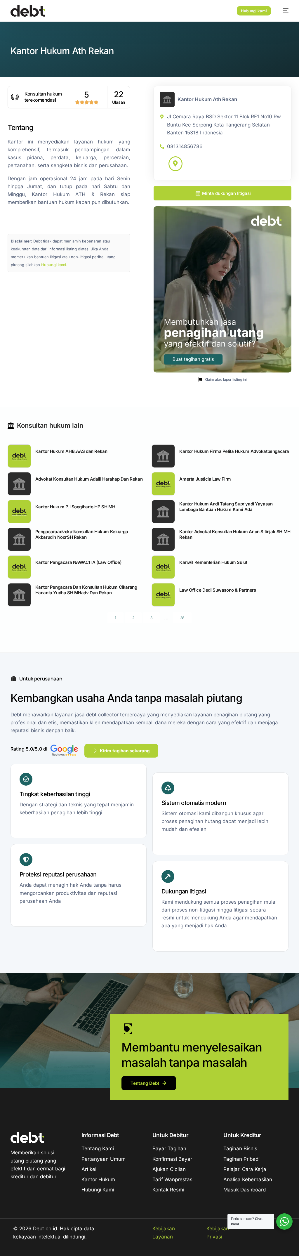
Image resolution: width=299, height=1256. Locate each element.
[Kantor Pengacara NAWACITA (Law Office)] (19, 567)
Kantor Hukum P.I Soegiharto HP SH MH (75, 507)
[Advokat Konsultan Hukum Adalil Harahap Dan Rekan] (19, 484)
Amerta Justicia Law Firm (205, 479)
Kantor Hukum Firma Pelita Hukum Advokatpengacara (234, 451)
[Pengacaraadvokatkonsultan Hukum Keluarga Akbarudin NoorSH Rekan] (19, 539)
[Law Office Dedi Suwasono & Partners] (163, 595)
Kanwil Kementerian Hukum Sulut (213, 562)
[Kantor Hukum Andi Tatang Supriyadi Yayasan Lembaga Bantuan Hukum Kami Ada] (163, 511)
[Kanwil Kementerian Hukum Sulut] (163, 567)
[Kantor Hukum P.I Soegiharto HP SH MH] (19, 511)
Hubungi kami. (54, 264)
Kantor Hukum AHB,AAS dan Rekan (71, 451)
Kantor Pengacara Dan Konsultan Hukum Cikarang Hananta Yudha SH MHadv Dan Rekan (86, 590)
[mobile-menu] (282, 11)
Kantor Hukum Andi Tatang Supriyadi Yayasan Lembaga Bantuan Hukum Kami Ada (225, 506)
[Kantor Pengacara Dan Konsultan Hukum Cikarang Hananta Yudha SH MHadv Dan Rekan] (19, 595)
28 (182, 618)
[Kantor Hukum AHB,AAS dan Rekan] (19, 456)
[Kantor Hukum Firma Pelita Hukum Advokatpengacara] (163, 456)
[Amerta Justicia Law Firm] (163, 484)
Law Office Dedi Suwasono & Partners (217, 590)
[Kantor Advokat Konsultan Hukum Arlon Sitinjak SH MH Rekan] (163, 539)
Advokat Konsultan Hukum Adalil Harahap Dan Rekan (89, 479)
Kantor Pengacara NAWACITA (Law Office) (78, 562)
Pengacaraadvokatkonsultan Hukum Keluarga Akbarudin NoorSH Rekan (81, 534)
